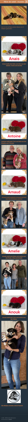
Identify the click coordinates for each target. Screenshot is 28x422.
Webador (10, 419)
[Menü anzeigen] (26, 1)
